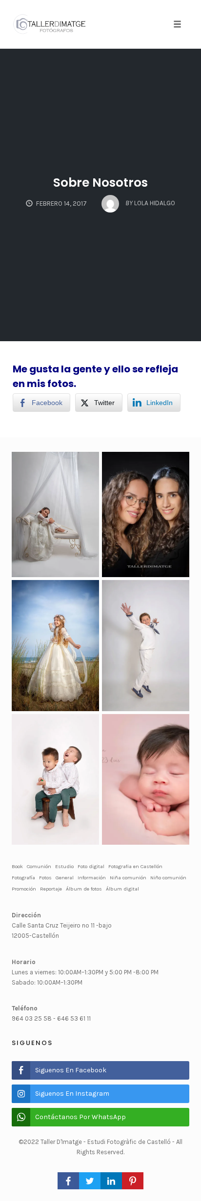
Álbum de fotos (84, 889)
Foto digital (91, 866)
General (65, 877)
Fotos (45, 877)
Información (92, 877)
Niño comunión (168, 877)
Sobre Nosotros (100, 182)
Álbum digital (122, 889)
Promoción (24, 889)
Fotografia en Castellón (135, 866)
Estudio (64, 866)
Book (17, 866)
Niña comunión (128, 877)
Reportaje (51, 889)
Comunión (39, 866)
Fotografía (23, 877)
